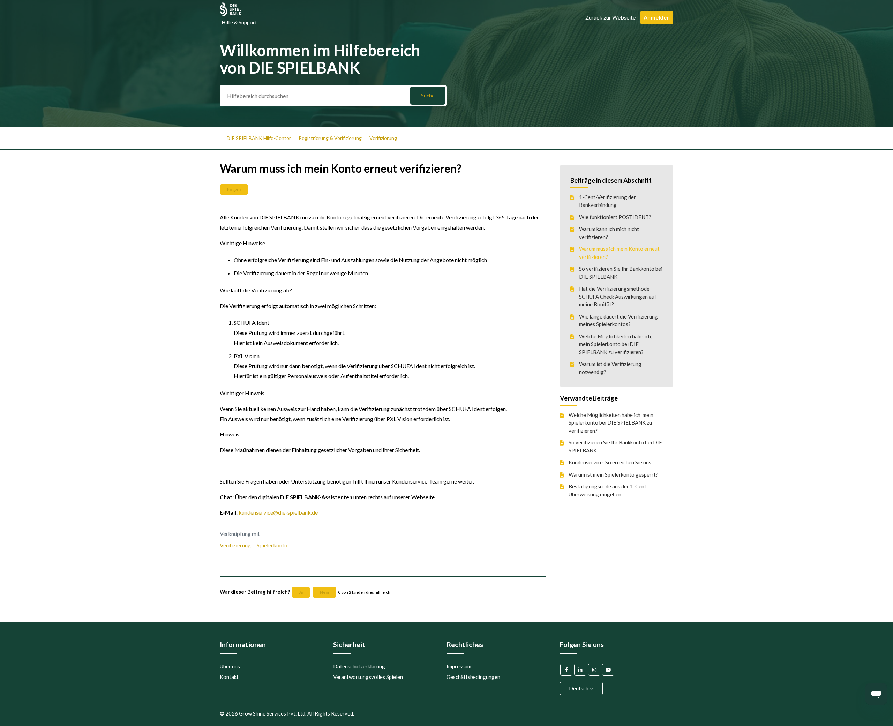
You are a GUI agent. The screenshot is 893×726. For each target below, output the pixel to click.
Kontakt (229, 677)
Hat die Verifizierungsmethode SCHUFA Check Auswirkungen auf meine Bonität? (617, 296)
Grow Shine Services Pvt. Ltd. (272, 713)
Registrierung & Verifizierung (330, 138)
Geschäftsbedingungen (473, 677)
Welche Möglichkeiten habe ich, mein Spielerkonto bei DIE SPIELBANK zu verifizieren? (615, 344)
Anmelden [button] (657, 17)
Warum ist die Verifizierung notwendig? (610, 368)
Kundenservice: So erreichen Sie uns (610, 462)
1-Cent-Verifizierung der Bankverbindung (607, 201)
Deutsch (579, 688)
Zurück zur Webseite (610, 17)
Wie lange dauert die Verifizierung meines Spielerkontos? (618, 320)
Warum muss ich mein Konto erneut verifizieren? (619, 253)
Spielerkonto (272, 545)
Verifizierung (383, 138)
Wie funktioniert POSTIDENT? (615, 217)
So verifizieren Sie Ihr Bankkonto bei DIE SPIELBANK (620, 272)
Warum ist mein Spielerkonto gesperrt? (613, 474)
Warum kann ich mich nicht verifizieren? (609, 233)
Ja (301, 592)
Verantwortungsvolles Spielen (368, 677)
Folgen (234, 189)
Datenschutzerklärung (359, 666)
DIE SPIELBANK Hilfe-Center (259, 138)
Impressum (458, 666)
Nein (324, 592)
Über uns (230, 666)
